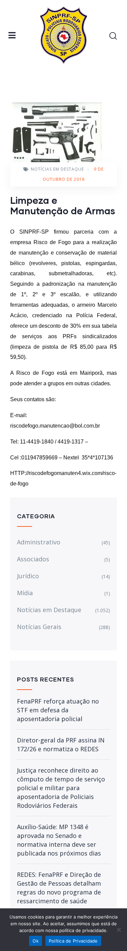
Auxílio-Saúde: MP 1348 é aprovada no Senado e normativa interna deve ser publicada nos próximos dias (59, 840)
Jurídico (28, 576)
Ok (36, 941)
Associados (33, 559)
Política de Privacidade (73, 941)
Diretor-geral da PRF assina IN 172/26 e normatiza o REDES (61, 744)
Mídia (25, 593)
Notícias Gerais (39, 627)
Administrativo (38, 542)
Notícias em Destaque (57, 169)
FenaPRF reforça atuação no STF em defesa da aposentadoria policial (58, 710)
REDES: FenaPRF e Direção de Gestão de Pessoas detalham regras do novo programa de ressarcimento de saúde (59, 887)
